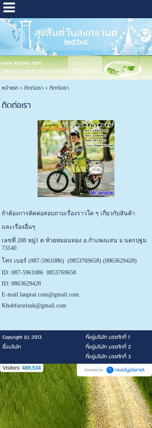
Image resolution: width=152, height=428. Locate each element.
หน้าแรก (10, 88)
